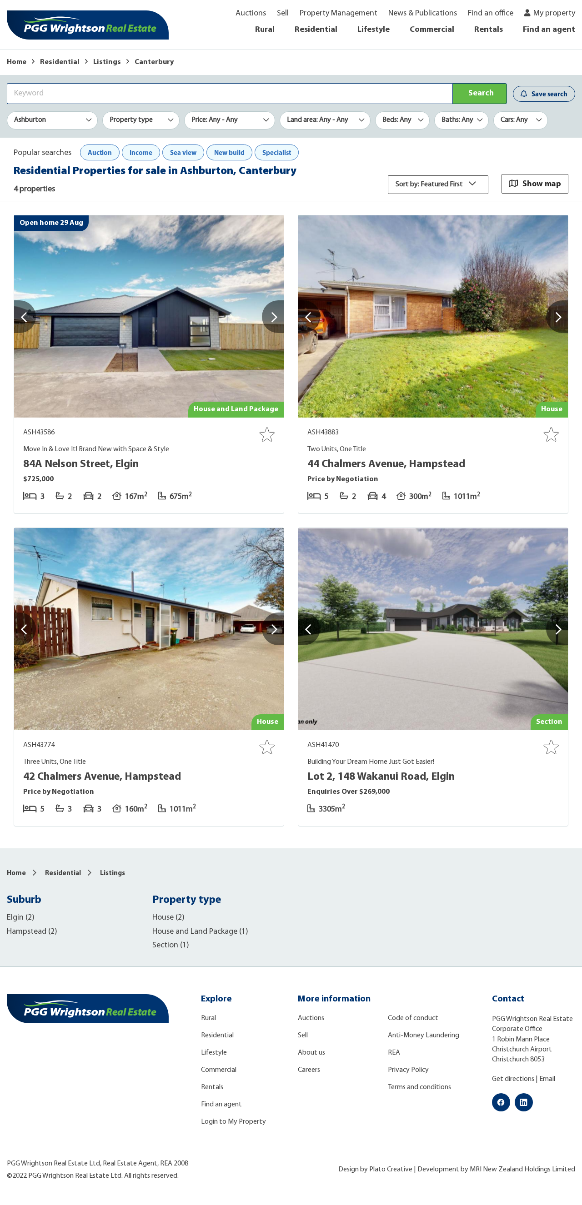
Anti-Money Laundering (423, 1035)
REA (394, 1052)
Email (547, 1079)
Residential (316, 30)
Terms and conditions (419, 1087)
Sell (283, 14)
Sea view (183, 152)
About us (311, 1052)
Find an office (490, 14)
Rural (265, 30)
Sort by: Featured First (430, 184)
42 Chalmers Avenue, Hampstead (102, 777)
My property (554, 14)
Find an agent (549, 30)
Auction (100, 152)
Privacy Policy (408, 1070)
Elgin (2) (21, 918)
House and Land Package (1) (200, 932)
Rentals (488, 30)
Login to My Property (233, 1121)
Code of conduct (413, 1018)
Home (16, 62)
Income (141, 152)
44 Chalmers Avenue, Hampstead (386, 464)
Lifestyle (373, 30)
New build (229, 152)
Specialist (276, 152)
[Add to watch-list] (267, 434)
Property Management (338, 14)
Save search (549, 94)
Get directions (513, 1079)
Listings (107, 62)
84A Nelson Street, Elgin (81, 464)
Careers (309, 1070)
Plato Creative (390, 1169)
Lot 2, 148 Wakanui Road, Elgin (381, 777)
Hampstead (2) (32, 932)
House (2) (168, 918)
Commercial (432, 30)
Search (481, 94)
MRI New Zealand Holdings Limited (522, 1169)
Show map (541, 183)
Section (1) (170, 945)
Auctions (251, 14)
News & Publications (422, 14)
